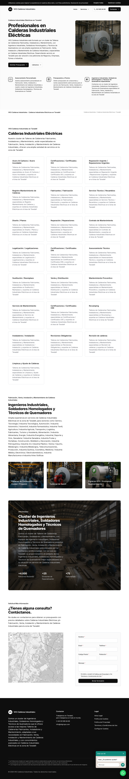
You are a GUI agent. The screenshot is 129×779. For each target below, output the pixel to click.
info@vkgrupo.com (63, 724)
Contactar (113, 9)
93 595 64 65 (101, 9)
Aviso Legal (98, 716)
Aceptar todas (98, 3)
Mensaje (81, 663)
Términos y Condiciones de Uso (91, 676)
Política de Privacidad (101, 674)
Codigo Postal (83, 654)
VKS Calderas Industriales (24, 9)
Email (80, 645)
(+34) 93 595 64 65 (63, 721)
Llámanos (35, 65)
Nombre (81, 637)
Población (103, 654)
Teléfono (102, 645)
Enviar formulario (98, 681)
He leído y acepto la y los (96, 675)
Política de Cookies (101, 719)
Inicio (75, 9)
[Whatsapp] (123, 773)
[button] (36, 658)
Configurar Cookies (101, 729)
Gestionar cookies (114, 3)
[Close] (123, 753)
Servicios (84, 9)
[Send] (123, 765)
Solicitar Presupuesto (17, 65)
